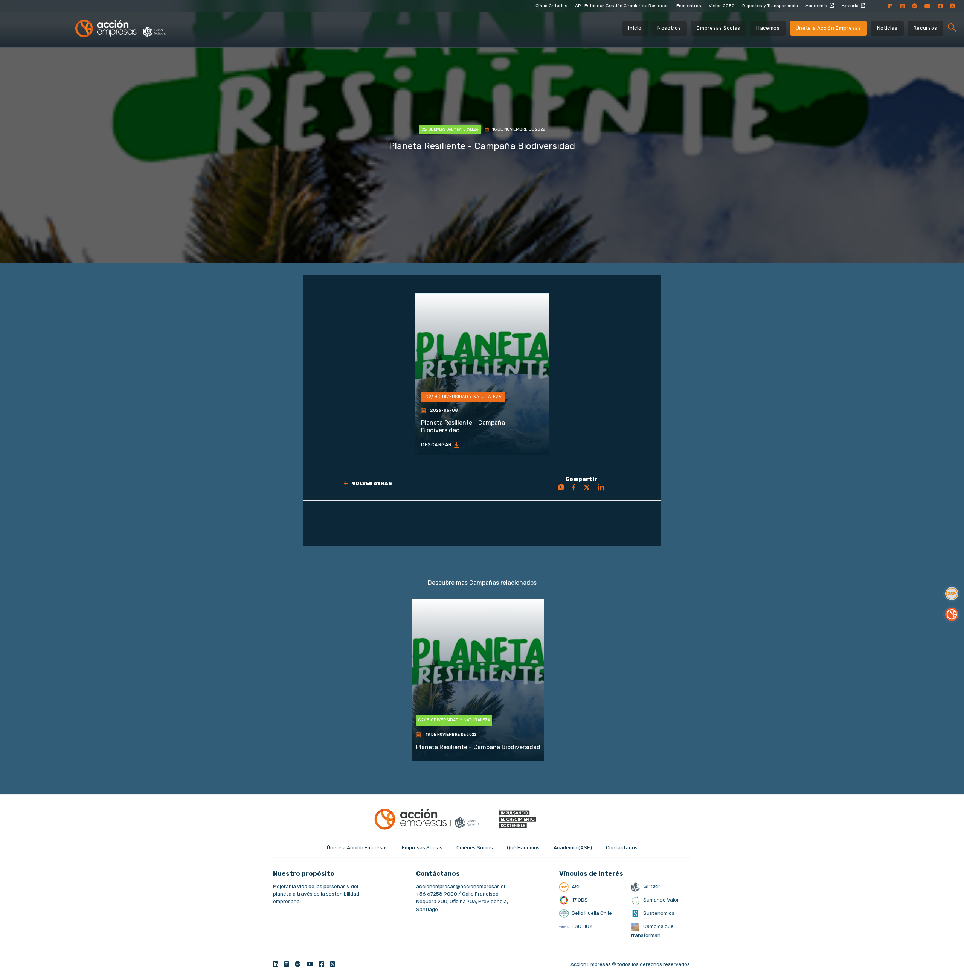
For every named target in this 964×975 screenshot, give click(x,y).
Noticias (887, 28)
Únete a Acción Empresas (828, 28)
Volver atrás (372, 483)
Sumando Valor (660, 900)
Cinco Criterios (551, 5)
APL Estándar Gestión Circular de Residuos (622, 5)
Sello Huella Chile (591, 913)
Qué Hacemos (523, 847)
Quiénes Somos (474, 847)
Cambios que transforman (652, 930)
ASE (575, 887)
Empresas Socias (718, 28)
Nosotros (669, 28)
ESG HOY (581, 926)
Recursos (925, 28)
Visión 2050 (722, 5)
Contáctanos (622, 847)
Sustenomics (658, 913)
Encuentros (688, 5)
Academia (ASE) (573, 847)
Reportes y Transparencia (770, 5)
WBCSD (651, 887)
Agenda (850, 5)
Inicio (635, 28)
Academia (816, 5)
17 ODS (579, 900)
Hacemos (768, 28)
